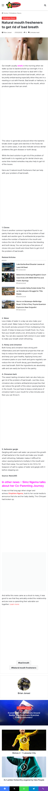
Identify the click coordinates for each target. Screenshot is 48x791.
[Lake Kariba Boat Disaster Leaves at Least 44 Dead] (8, 267)
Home (5, 13)
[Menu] (3, 6)
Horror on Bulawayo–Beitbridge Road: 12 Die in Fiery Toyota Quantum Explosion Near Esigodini (31, 304)
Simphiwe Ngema (15, 493)
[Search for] (45, 6)
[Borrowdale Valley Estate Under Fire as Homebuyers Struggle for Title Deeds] (8, 291)
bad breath (24, 663)
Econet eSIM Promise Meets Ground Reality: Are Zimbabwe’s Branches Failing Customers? (24, 715)
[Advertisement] (24, 115)
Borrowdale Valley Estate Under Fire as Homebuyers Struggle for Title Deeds (30, 291)
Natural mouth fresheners (24, 668)
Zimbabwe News (15, 13)
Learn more (14, 604)
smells (20, 66)
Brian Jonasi (7, 32)
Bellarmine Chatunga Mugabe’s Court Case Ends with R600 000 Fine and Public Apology (31, 278)
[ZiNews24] (13, 5)
